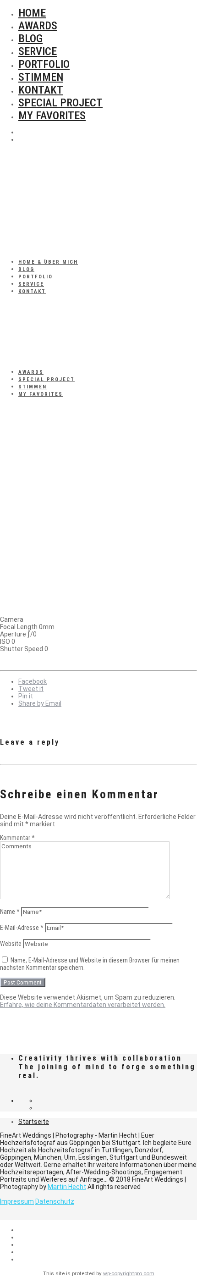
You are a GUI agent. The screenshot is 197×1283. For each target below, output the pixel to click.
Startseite (33, 1121)
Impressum (17, 1201)
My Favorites (52, 115)
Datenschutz (54, 1201)
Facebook (32, 681)
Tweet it (31, 688)
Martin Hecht (67, 1186)
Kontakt (40, 89)
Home (32, 12)
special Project (60, 102)
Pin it (25, 696)
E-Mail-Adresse (22, 927)
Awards (37, 25)
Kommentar (17, 837)
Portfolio (44, 64)
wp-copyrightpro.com (128, 1273)
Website (11, 943)
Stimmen (40, 77)
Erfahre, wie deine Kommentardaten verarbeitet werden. (82, 1004)
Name (10, 911)
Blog (30, 38)
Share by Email (39, 703)
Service (37, 51)
